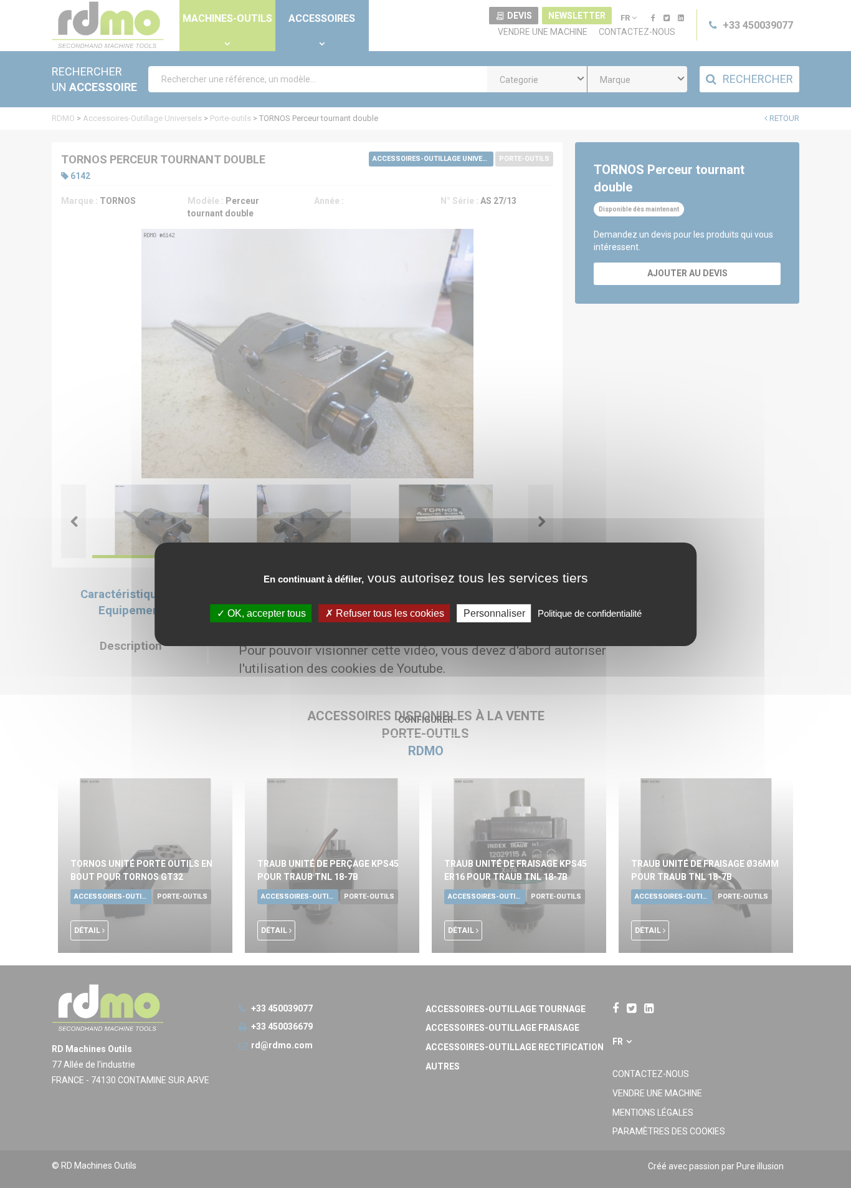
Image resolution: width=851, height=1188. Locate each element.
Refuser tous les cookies (388, 612)
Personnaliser (494, 612)
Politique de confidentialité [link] (590, 612)
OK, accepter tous (265, 612)
